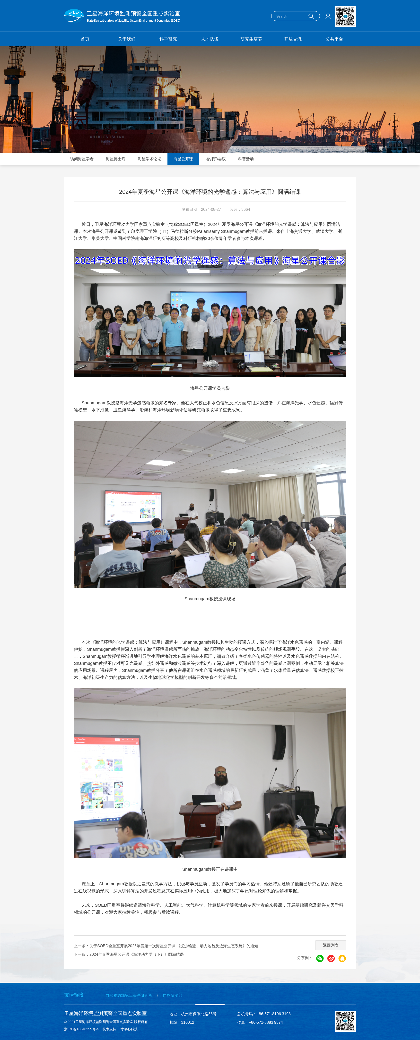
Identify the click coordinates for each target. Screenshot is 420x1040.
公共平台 (334, 39)
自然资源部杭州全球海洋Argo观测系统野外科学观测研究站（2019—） (186, 80)
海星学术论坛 (149, 159)
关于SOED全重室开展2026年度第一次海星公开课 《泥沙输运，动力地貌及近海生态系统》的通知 (173, 946)
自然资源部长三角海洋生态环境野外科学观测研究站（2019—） (117, 80)
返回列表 (331, 945)
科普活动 (246, 159)
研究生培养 (251, 39)
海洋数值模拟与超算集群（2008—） (245, 61)
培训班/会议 (215, 159)
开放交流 (293, 39)
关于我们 (126, 39)
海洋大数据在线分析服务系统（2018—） (318, 61)
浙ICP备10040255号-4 (81, 1029)
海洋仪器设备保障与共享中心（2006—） (180, 61)
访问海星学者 (82, 159)
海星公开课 (183, 159)
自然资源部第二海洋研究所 (128, 995)
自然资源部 (172, 995)
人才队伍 (210, 39)
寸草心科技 (130, 1029)
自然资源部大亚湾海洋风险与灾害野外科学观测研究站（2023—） (255, 80)
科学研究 (168, 39)
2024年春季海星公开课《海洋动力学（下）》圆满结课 (136, 954)
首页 (85, 39)
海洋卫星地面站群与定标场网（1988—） (111, 61)
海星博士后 (115, 159)
